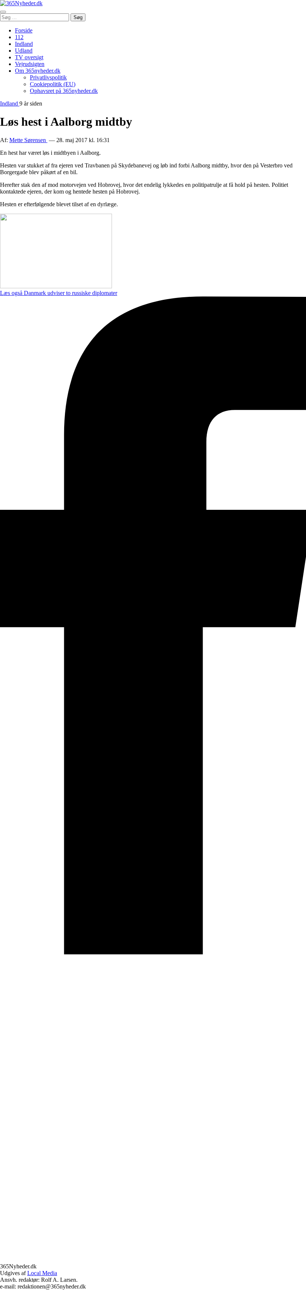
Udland (23, 50)
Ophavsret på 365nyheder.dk (64, 91)
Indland (24, 44)
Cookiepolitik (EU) (52, 84)
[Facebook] (153, 952)
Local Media (42, 1273)
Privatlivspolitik (48, 77)
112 (19, 37)
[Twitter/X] (153, 1259)
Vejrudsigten (29, 64)
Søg (78, 17)
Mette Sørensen (28, 140)
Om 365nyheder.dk (37, 71)
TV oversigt (29, 57)
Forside (23, 30)
